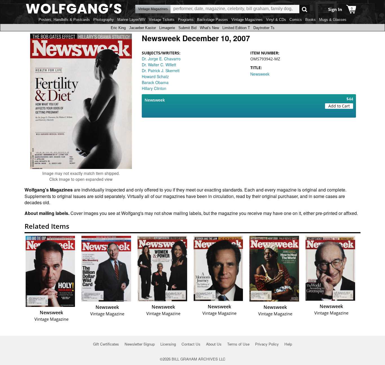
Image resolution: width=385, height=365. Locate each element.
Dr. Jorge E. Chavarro (161, 58)
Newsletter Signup (140, 344)
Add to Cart (339, 106)
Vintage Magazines (247, 19)
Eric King (118, 28)
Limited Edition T (236, 28)
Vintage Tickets (161, 19)
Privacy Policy (267, 344)
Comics (295, 19)
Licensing (168, 344)
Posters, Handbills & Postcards (64, 19)
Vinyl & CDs (276, 19)
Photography (103, 19)
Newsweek (259, 74)
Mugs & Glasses (332, 19)
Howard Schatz (155, 76)
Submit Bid (187, 28)
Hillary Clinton (154, 88)
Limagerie (167, 28)
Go (304, 9)
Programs (186, 19)
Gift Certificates (106, 344)
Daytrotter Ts (264, 28)
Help (288, 344)
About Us (214, 344)
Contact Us (191, 344)
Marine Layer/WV (131, 19)
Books (310, 19)
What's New (209, 28)
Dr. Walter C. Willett (159, 64)
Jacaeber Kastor (142, 28)
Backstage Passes (212, 19)
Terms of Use (238, 344)
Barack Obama (155, 82)
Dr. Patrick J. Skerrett (161, 70)
